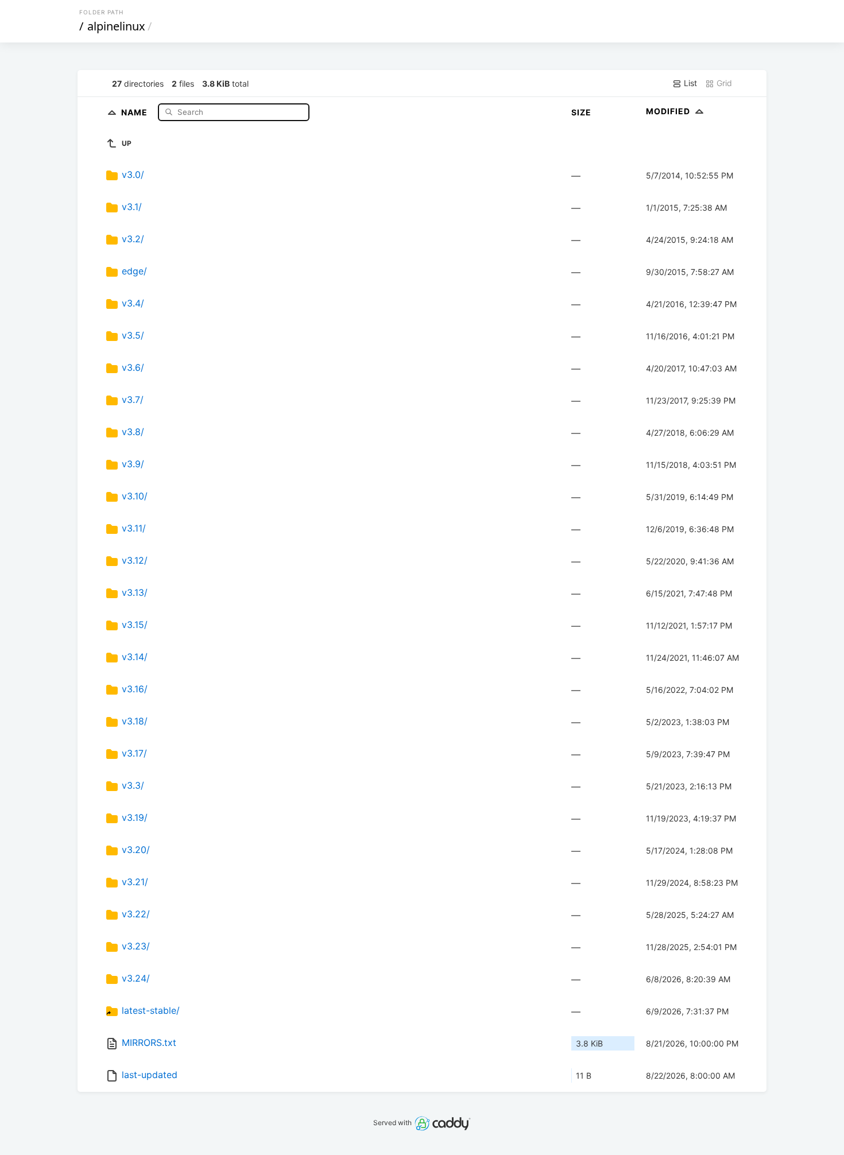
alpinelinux (116, 26)
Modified (669, 111)
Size (581, 112)
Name (135, 112)
